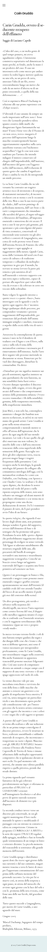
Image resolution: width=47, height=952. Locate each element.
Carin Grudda (23, 13)
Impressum (31, 945)
